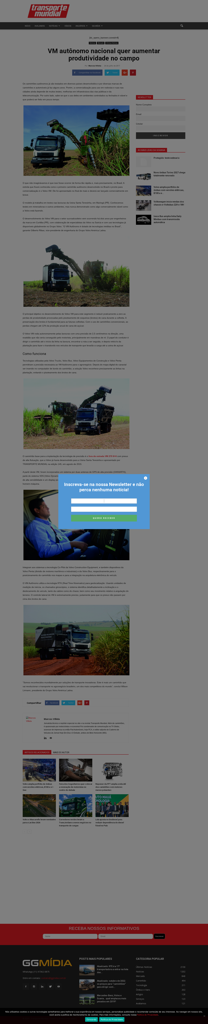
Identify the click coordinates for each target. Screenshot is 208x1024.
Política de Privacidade (147, 1015)
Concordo (91, 1019)
